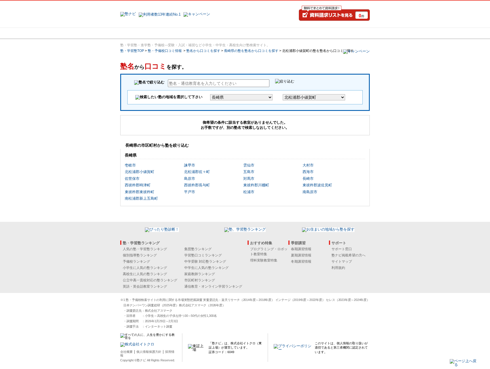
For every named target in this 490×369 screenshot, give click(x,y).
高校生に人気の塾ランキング (145, 274)
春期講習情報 (301, 249)
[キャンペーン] (348, 33)
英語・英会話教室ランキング (145, 286)
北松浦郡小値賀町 (139, 172)
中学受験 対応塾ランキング (205, 261)
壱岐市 (130, 165)
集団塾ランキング (198, 249)
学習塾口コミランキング (203, 255)
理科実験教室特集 (263, 260)
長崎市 (308, 178)
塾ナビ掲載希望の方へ (348, 255)
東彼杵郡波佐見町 (317, 185)
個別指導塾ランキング (140, 255)
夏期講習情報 (301, 255)
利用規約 (338, 268)
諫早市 (189, 165)
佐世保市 (132, 178)
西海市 (308, 172)
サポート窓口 (341, 249)
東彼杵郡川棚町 (256, 185)
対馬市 (248, 178)
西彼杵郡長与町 (197, 185)
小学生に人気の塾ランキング (145, 268)
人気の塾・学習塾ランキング (145, 249)
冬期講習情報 (301, 261)
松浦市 (248, 192)
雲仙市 (248, 165)
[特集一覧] (306, 33)
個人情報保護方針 (148, 351)
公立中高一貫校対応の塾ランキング (150, 280)
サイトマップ (341, 261)
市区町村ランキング (199, 280)
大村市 (308, 165)
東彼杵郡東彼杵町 (139, 192)
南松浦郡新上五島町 (141, 198)
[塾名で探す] (182, 33)
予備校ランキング (136, 261)
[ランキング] (223, 33)
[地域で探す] (141, 33)
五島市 (248, 172)
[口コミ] (265, 33)
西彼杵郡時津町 (138, 185)
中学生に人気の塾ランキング (206, 268)
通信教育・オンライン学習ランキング (213, 286)
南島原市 (310, 192)
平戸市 (189, 192)
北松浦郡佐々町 (197, 172)
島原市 (189, 178)
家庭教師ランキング (199, 274)
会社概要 (126, 351)
